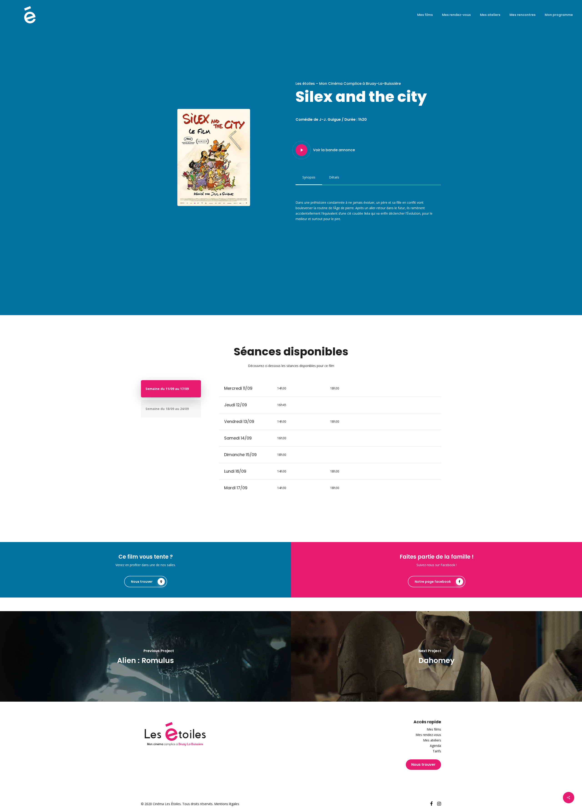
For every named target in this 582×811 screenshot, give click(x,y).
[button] (309, 177)
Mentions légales (226, 804)
